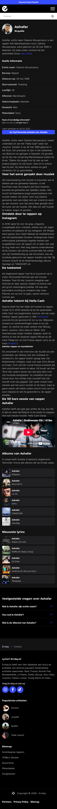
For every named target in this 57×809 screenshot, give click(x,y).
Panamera (43, 316)
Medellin (13, 343)
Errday (5, 646)
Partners (6, 801)
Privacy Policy (21, 801)
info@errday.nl (22, 123)
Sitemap (34, 801)
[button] (52, 8)
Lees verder (26, 53)
